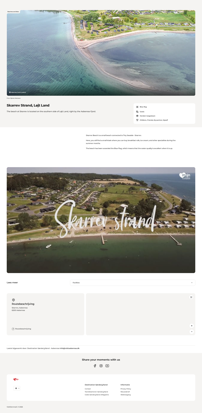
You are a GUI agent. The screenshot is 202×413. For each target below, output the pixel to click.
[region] (101, 220)
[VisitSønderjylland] (19, 379)
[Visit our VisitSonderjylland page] (95, 366)
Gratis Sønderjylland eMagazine (97, 395)
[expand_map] (191, 297)
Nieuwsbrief (125, 392)
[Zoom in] (191, 325)
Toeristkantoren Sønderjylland (96, 392)
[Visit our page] (101, 366)
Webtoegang (126, 395)
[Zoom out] (191, 331)
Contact (88, 389)
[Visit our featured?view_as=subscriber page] (107, 366)
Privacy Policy (126, 389)
